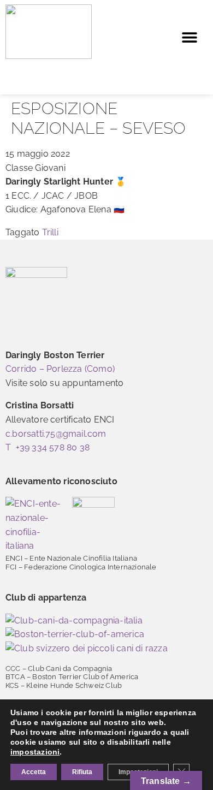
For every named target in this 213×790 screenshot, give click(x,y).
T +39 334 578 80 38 (47, 447)
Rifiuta (82, 772)
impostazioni (35, 751)
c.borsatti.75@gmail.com (55, 434)
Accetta (33, 772)
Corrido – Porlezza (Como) (60, 369)
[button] (189, 37)
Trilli (50, 232)
